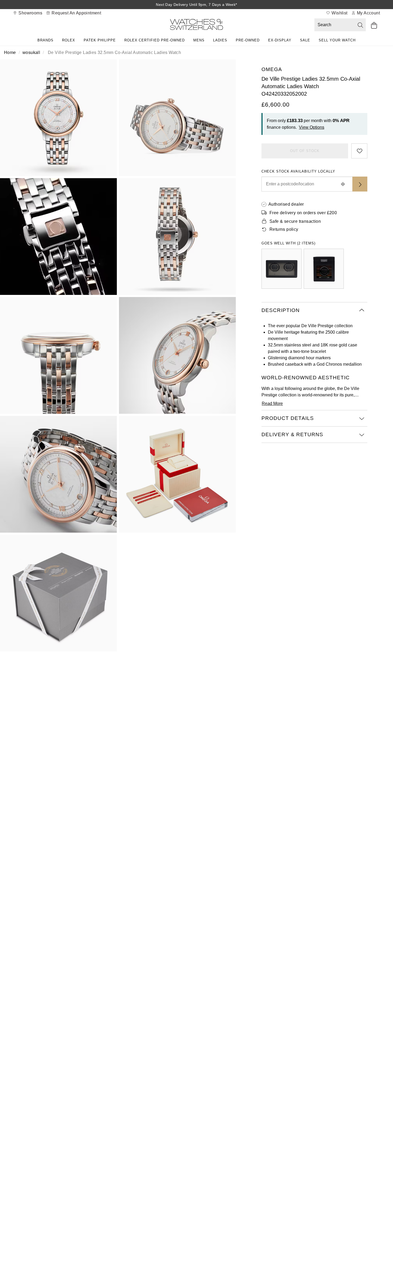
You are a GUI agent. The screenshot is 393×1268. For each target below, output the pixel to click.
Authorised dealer (286, 204)
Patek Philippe (100, 40)
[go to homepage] (196, 25)
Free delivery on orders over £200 (303, 212)
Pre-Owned (248, 40)
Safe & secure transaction (295, 221)
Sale (305, 40)
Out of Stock (304, 151)
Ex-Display (279, 40)
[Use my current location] (342, 184)
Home (10, 52)
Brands (45, 40)
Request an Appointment (76, 13)
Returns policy (283, 229)
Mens (199, 40)
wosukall (31, 52)
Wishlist (339, 13)
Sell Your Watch (337, 40)
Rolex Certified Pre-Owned (154, 40)
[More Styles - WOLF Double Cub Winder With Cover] (281, 269)
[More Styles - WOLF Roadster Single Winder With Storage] (324, 269)
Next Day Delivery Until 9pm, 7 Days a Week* (196, 4)
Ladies (220, 40)
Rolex (68, 40)
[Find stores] (359, 184)
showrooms (29, 13)
